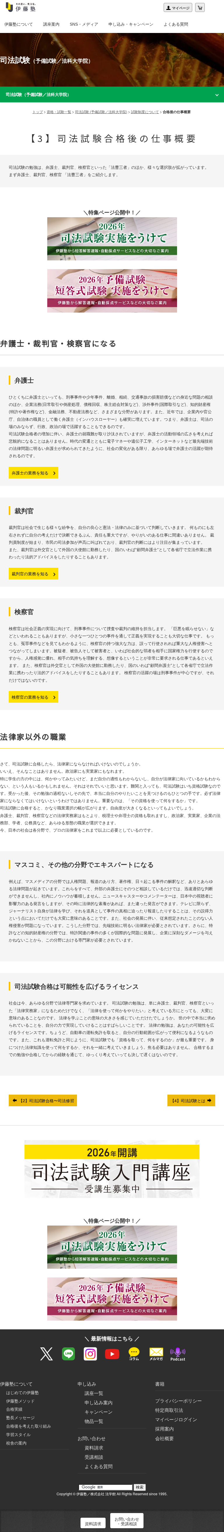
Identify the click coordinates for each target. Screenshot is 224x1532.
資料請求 (94, 1447)
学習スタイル (18, 1434)
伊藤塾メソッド (20, 1401)
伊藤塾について (18, 24)
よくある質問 (176, 24)
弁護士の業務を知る (31, 473)
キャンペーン (99, 1411)
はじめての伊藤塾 (22, 1392)
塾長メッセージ (20, 1417)
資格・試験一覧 (59, 111)
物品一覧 (94, 1421)
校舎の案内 (16, 1443)
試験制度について (145, 111)
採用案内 (164, 1428)
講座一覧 (94, 1393)
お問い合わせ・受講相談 (127, 1521)
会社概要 (164, 1438)
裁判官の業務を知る (31, 573)
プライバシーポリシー (178, 1400)
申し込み (87, 1383)
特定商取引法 (169, 1410)
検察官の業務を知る (31, 697)
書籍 (159, 1383)
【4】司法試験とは (188, 1100)
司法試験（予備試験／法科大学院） (38, 94)
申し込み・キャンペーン (130, 24)
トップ (37, 111)
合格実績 (14, 1409)
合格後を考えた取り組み (28, 1426)
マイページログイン (176, 1419)
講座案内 (51, 24)
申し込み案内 (99, 1402)
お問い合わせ (92, 1438)
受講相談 (94, 1457)
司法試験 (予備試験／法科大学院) (101, 111)
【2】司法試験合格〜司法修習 (46, 1100)
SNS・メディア (84, 24)
